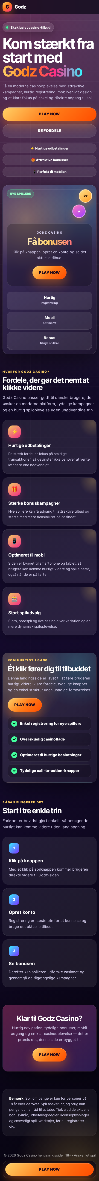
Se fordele (49, 130)
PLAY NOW (49, 114)
